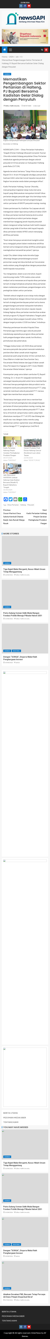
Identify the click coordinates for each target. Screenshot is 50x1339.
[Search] (42, 49)
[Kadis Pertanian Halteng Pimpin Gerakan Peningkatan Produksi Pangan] (12, 441)
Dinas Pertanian (13, 505)
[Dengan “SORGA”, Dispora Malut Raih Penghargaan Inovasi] (25, 639)
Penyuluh (31, 505)
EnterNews (36, 1333)
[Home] (4, 49)
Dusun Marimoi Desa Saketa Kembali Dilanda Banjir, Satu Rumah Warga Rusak (14, 516)
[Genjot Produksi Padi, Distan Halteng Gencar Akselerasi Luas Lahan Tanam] (33, 441)
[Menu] (10, 50)
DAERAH (7, 74)
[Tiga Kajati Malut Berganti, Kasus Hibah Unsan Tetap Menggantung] (25, 551)
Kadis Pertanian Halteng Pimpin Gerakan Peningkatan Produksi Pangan (36, 516)
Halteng (23, 505)
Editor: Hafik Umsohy (12, 106)
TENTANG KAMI (10, 1122)
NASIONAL (16, 651)
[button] (10, 50)
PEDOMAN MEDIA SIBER (14, 1117)
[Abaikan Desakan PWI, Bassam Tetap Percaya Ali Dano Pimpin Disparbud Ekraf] (25, 1276)
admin (18, 662)
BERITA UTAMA (10, 1113)
